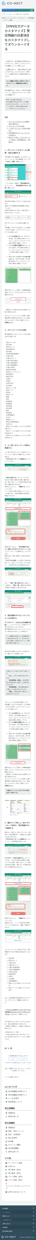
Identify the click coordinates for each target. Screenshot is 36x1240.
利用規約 (5, 1227)
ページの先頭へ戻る (11, 1077)
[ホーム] (12, 3)
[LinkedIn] (11, 1048)
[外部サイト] (9, 322)
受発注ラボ (5, 1216)
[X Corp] (8, 1048)
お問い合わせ (6, 1223)
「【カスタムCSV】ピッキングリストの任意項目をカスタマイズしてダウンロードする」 (18, 1012)
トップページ (6, 1212)
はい (13, 1059)
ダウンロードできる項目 (16, 126)
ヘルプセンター (7, 1220)
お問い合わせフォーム (16, 1037)
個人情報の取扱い (7, 1231)
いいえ (23, 1059)
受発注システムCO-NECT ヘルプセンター (13, 18)
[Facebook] (5, 1048)
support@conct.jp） (13, 1034)
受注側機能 (31, 18)
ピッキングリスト (16, 99)
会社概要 (5, 1208)
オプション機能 (8, 20)
